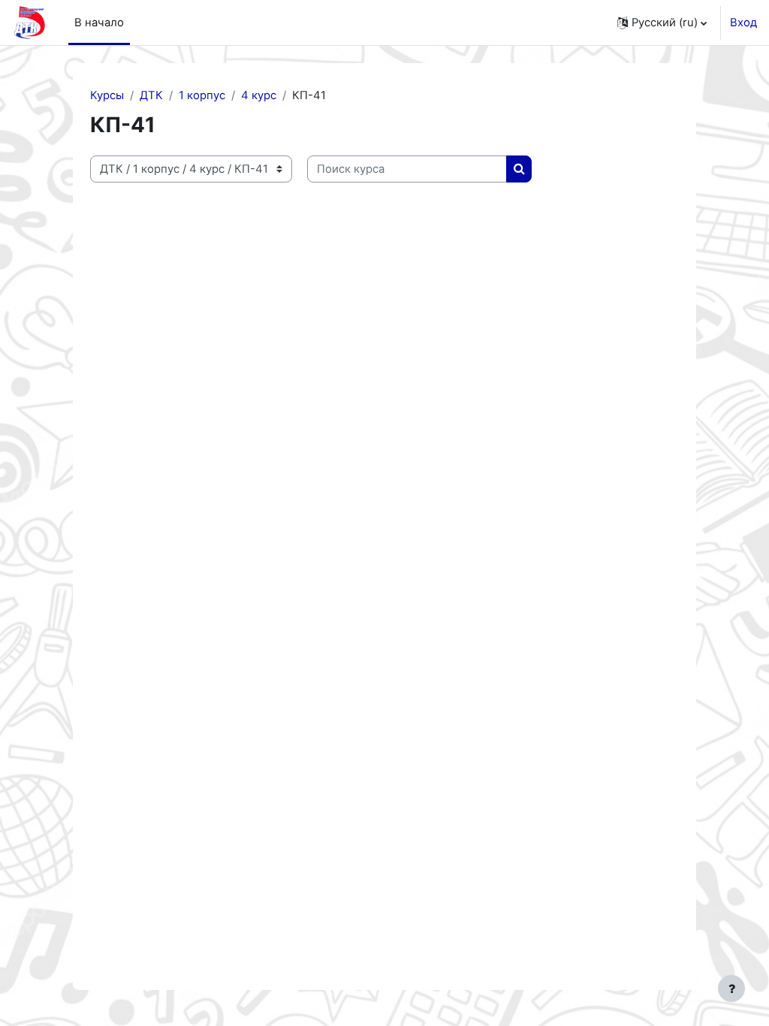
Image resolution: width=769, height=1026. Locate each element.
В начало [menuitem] (99, 22)
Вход (743, 22)
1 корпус (202, 95)
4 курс (258, 95)
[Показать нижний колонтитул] (731, 988)
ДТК (151, 95)
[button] (662, 22)
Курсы (107, 95)
